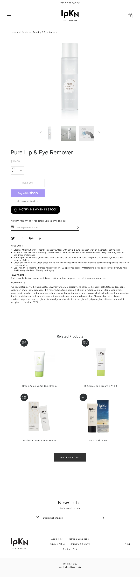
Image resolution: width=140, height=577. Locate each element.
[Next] (99, 133)
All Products (24, 32)
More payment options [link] (27, 201)
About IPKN (57, 539)
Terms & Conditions (79, 539)
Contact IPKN (70, 549)
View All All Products (70, 457)
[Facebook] (22, 238)
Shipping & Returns (80, 544)
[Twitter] (13, 238)
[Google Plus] (31, 238)
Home (14, 32)
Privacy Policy (57, 544)
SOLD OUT (27, 183)
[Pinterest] (40, 238)
